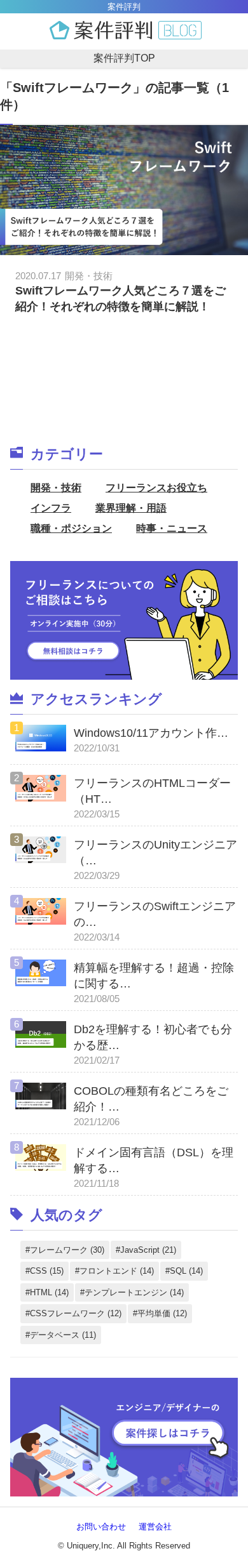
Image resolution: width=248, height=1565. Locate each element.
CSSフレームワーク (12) (75, 1313)
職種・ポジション (71, 528)
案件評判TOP (124, 58)
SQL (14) (186, 1271)
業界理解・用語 (131, 508)
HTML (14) (49, 1292)
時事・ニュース (171, 528)
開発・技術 (56, 487)
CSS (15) (47, 1271)
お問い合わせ (101, 1526)
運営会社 (155, 1526)
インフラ (51, 508)
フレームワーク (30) (67, 1250)
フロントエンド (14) (116, 1271)
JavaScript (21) (148, 1250)
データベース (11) (63, 1335)
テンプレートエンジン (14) (134, 1292)
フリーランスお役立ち (156, 487)
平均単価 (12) (162, 1313)
